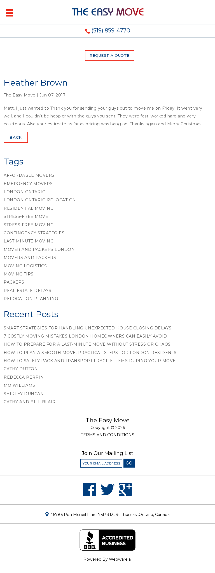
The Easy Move (108, 420)
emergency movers (28, 183)
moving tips (19, 274)
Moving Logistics (25, 265)
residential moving (28, 208)
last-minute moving (28, 241)
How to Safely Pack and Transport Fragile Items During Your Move (90, 360)
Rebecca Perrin (24, 377)
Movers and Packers (30, 257)
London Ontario (25, 191)
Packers (14, 282)
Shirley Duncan (24, 393)
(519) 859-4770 (111, 30)
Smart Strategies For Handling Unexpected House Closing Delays (88, 328)
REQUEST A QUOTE (110, 55)
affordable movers (29, 175)
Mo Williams (19, 385)
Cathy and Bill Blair (29, 401)
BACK (16, 137)
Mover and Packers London (39, 249)
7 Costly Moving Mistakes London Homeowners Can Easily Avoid (85, 336)
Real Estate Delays (27, 290)
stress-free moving (28, 224)
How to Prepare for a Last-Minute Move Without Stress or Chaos (87, 344)
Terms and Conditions (107, 434)
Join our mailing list (107, 453)
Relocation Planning (31, 298)
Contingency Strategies (34, 232)
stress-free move (26, 216)
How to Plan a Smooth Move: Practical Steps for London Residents (90, 352)
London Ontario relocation (40, 199)
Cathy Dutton (21, 368)
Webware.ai (120, 559)
